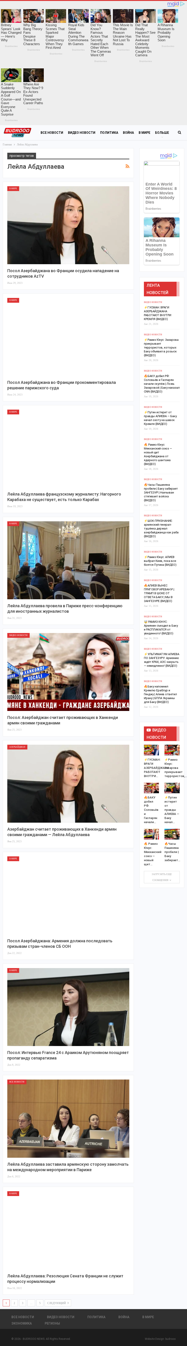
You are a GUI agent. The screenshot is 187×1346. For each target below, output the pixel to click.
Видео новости (81, 132)
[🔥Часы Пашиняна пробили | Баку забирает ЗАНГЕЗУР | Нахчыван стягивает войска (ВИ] (172, 834)
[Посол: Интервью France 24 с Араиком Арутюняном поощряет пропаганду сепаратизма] (68, 1007)
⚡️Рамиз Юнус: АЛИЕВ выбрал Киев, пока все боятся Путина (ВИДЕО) (160, 560)
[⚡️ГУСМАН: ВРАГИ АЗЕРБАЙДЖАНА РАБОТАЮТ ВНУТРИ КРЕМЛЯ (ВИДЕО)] (151, 750)
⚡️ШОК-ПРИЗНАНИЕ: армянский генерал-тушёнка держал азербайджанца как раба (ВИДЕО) (161, 528)
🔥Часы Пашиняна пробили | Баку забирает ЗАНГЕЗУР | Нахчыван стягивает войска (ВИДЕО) (161, 492)
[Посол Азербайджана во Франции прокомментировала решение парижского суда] (68, 337)
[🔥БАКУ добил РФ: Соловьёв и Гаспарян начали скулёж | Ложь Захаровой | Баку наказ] (151, 788)
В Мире (144, 132)
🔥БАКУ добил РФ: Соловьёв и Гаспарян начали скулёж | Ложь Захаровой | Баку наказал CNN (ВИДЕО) (162, 383)
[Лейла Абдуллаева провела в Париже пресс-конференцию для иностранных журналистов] (68, 560)
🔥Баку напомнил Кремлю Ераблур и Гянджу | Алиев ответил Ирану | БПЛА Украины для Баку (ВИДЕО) (160, 694)
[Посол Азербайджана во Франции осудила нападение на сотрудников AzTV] (68, 225)
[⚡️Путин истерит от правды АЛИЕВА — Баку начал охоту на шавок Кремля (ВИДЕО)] (172, 788)
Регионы (52, 1323)
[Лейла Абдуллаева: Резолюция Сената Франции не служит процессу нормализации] (68, 1230)
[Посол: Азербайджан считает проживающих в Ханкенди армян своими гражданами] (68, 672)
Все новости (52, 132)
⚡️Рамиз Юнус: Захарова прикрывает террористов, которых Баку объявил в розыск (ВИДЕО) (161, 347)
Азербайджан (17, 747)
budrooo (170, 1339)
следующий (57, 1303)
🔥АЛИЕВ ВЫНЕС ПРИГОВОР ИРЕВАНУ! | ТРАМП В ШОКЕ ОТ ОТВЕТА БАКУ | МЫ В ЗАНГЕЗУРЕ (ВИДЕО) (159, 593)
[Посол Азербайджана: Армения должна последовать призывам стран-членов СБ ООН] (68, 895)
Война (128, 132)
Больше (162, 132)
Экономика (21, 1323)
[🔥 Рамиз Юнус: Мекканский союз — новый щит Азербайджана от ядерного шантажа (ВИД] (151, 834)
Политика (109, 132)
